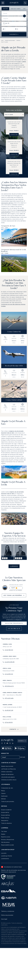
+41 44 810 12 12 (9, 674)
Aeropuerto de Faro (8, 226)
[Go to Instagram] (2, 743)
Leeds (24, 61)
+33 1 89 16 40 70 (9, 686)
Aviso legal (4, 919)
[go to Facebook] (4, 743)
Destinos (18, 40)
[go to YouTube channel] (7, 743)
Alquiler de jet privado (10, 40)
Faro (19, 61)
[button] (25, 2)
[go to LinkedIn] (12, 743)
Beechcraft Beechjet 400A (14, 366)
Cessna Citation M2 (14, 332)
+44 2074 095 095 (9, 662)
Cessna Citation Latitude (14, 400)
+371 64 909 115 (9, 722)
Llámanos (14, 566)
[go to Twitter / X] (10, 743)
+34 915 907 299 (9, 710)
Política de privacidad (7, 915)
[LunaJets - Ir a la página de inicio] (14, 3)
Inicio (2, 40)
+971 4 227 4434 (9, 698)
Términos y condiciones (7, 911)
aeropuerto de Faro (7, 203)
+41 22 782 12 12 (14, 628)
